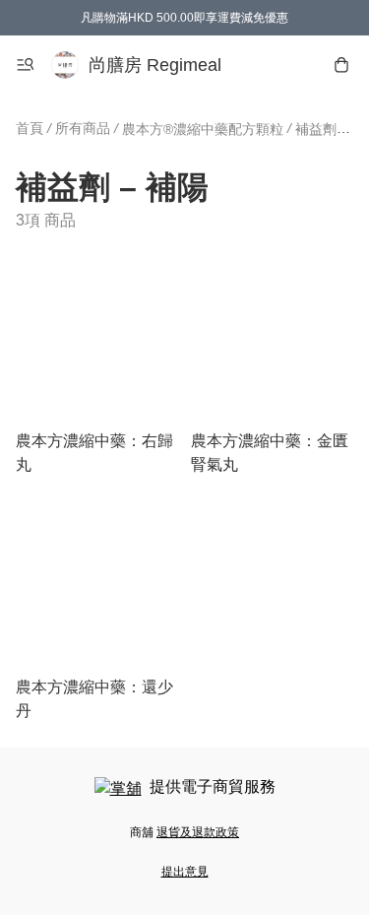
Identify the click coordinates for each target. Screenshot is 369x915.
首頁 (29, 128)
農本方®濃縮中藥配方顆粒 (202, 129)
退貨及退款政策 (197, 832)
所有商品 (82, 128)
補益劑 (316, 129)
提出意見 (185, 872)
